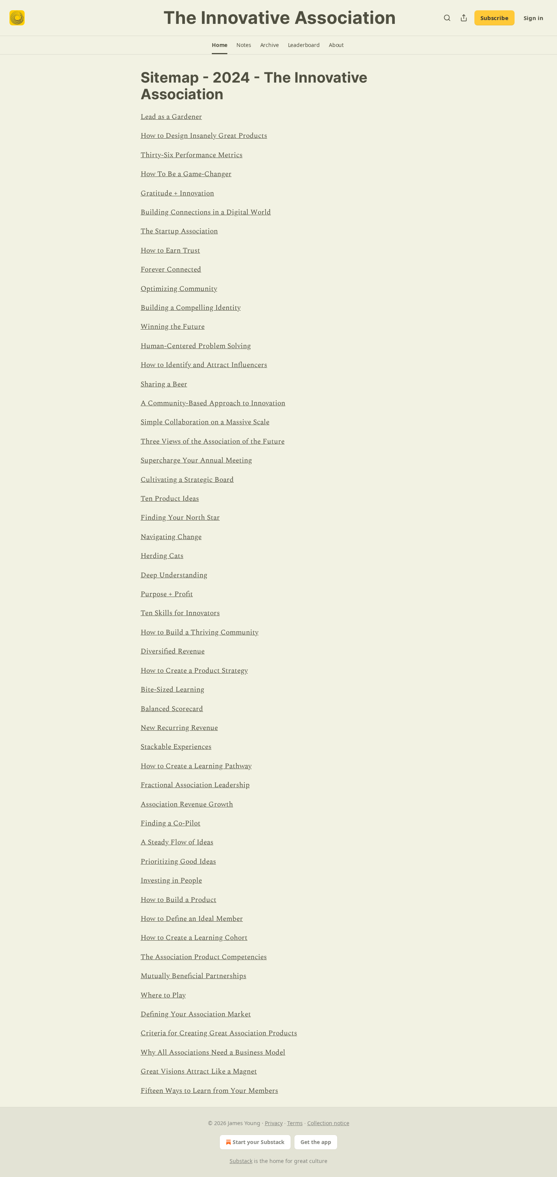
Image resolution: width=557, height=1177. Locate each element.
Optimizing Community (179, 288)
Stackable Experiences (176, 746)
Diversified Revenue (173, 651)
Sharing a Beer (164, 384)
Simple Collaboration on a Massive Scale (205, 422)
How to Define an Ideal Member (192, 918)
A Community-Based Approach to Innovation (213, 403)
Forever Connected (171, 269)
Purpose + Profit (167, 594)
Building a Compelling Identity (191, 307)
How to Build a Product (178, 899)
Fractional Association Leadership (195, 785)
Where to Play (163, 995)
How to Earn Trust (170, 250)
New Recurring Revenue (179, 727)
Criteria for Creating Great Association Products (219, 1033)
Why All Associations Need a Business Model (213, 1052)
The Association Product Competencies (204, 957)
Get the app (315, 1142)
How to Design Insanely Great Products (204, 135)
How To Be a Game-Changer (186, 174)
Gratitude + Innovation (177, 193)
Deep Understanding (174, 575)
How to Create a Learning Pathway (196, 766)
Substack (241, 1160)
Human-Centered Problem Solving (196, 346)
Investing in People (171, 880)
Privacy (274, 1123)
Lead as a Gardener (171, 116)
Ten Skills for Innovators (180, 613)
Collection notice (328, 1123)
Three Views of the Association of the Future (213, 441)
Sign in (533, 18)
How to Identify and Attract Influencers (204, 365)
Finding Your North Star (180, 517)
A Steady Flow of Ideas (177, 842)
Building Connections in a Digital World (206, 212)
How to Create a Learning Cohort (194, 937)
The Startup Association (179, 231)
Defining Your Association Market (196, 1014)
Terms (295, 1123)
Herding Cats (162, 555)
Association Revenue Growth (187, 804)
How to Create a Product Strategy (194, 670)
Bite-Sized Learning (172, 689)
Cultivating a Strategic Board (187, 479)
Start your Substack (259, 1142)
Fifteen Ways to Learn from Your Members (209, 1090)
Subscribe (494, 18)
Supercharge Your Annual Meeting (196, 460)
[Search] (447, 17)
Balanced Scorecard (172, 708)
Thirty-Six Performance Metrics (192, 155)
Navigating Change (171, 536)
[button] (219, 45)
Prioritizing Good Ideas (178, 861)
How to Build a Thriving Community (199, 632)
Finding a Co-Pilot (170, 823)
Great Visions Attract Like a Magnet (199, 1071)
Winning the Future (173, 326)
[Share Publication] (463, 17)
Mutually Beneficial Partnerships (193, 976)
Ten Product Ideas (170, 498)
